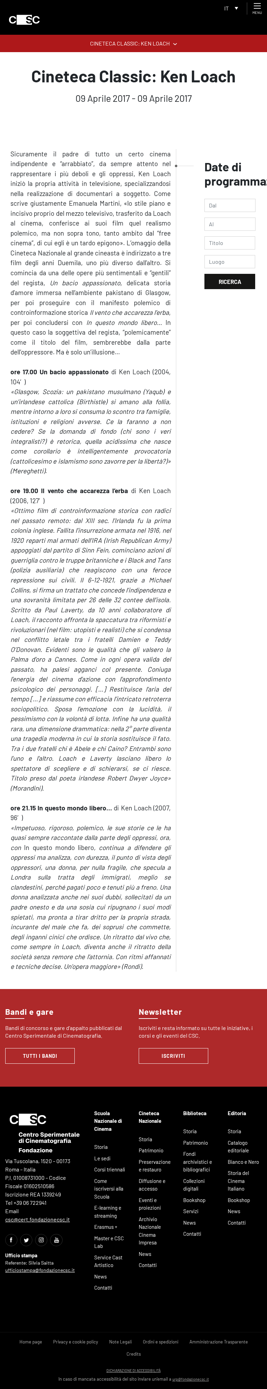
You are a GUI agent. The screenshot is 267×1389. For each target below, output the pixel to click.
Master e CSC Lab (109, 1242)
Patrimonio (151, 1150)
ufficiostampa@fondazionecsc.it (40, 1270)
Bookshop (194, 1200)
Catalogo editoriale (238, 1146)
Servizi (191, 1211)
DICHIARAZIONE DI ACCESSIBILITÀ (133, 1370)
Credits (134, 1354)
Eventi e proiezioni (150, 1204)
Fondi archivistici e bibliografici (197, 1162)
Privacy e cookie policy (75, 1342)
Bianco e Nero (243, 1162)
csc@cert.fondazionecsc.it (37, 1219)
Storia (101, 1147)
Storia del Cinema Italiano (238, 1181)
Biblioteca (195, 1113)
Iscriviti (173, 1056)
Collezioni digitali (194, 1185)
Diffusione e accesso (152, 1185)
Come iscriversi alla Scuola (108, 1189)
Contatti (103, 1287)
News (100, 1276)
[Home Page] (24, 19)
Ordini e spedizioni (160, 1342)
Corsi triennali (109, 1169)
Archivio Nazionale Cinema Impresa (150, 1231)
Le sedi (102, 1158)
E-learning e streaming (107, 1211)
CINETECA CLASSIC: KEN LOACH (130, 43)
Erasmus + (106, 1227)
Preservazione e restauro (155, 1166)
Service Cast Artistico (108, 1261)
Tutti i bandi (40, 1056)
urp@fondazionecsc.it (190, 1379)
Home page (30, 1342)
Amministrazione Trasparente (218, 1342)
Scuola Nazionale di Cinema (108, 1121)
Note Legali (120, 1342)
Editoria (237, 1113)
